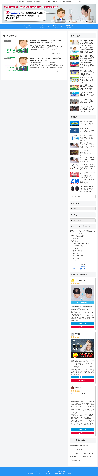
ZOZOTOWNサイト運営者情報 (79, 446)
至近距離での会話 (77, 246)
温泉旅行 (75, 238)
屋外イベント (76, 258)
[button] (94, 196)
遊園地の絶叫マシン (78, 256)
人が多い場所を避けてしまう (81, 243)
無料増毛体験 (61, 471)
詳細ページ (82, 323)
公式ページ (82, 327)
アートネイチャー (37, 471)
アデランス (46, 471)
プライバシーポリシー (77, 460)
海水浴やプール (77, 248)
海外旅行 (75, 241)
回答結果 (82, 266)
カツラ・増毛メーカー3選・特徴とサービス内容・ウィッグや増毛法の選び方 (82, 455)
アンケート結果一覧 (79, 269)
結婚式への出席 (77, 251)
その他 (74, 260)
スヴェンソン (53, 471)
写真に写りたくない (78, 236)
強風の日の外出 (77, 253)
